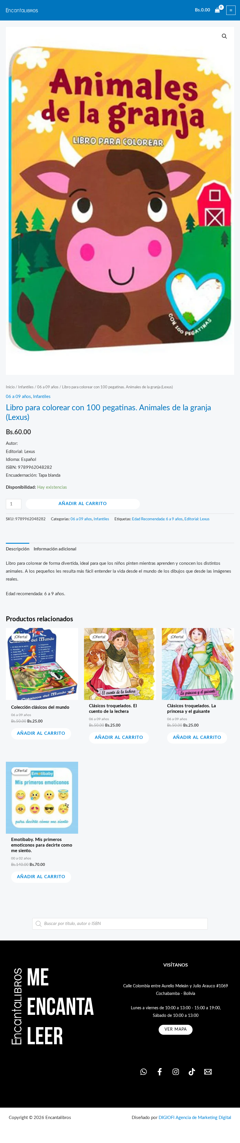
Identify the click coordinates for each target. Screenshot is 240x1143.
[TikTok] (192, 1071)
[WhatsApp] (143, 1071)
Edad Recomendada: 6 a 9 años (157, 519)
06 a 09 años (48, 387)
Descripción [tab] (17, 549)
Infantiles (26, 387)
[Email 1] (208, 1071)
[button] (224, 36)
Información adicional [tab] (55, 549)
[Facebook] (159, 1071)
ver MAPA (175, 1029)
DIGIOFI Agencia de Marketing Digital (195, 1117)
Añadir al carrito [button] (41, 733)
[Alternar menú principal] (231, 10)
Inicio (10, 387)
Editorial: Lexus (197, 519)
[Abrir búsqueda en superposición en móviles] (120, 924)
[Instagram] (175, 1071)
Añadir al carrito (83, 504)
